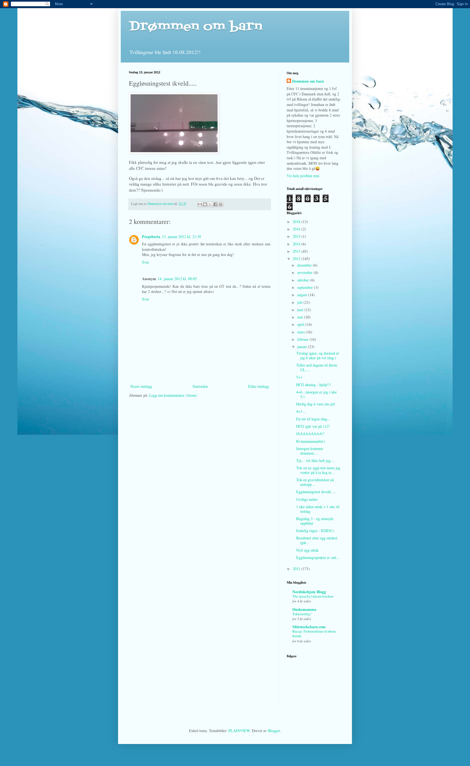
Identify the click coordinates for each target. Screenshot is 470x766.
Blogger (274, 730)
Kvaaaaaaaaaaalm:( (310, 441)
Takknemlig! (301, 613)
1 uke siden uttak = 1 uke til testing (317, 509)
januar (302, 346)
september (305, 287)
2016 (297, 229)
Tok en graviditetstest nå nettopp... (315, 482)
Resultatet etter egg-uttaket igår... (316, 540)
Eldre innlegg (258, 386)
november (305, 272)
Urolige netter (307, 499)
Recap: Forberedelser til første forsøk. (314, 633)
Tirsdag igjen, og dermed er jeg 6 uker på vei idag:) (317, 355)
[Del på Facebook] (215, 204)
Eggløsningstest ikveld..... (316, 491)
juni (300, 309)
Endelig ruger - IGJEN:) (315, 530)
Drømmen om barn (195, 27)
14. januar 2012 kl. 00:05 (177, 278)
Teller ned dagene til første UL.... (316, 367)
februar (303, 339)
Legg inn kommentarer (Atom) (173, 395)
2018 (297, 221)
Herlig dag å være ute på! (315, 404)
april (301, 324)
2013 (297, 251)
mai (300, 317)
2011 (297, 568)
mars (301, 331)
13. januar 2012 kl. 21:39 (181, 236)
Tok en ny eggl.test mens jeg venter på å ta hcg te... (318, 470)
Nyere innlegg (141, 386)
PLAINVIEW (239, 730)
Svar (145, 262)
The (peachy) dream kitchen (312, 596)
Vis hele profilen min (303, 175)
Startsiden (200, 386)
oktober (303, 280)
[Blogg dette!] (205, 204)
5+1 (299, 377)
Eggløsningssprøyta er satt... (317, 557)
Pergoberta (151, 236)
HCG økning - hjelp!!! (313, 384)
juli (300, 302)
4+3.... (301, 411)
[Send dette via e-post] (200, 204)
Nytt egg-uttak (307, 550)
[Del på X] (210, 204)
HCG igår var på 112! (313, 426)
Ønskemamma (304, 609)
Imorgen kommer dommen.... (309, 451)
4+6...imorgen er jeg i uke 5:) (316, 394)
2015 (297, 236)
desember (305, 265)
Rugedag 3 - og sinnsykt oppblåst (314, 521)
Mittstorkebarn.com (309, 627)
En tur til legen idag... (313, 418)
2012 (297, 258)
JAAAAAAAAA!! (310, 433)
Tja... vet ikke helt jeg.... (315, 460)
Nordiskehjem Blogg (309, 592)
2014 (297, 243)
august (302, 294)
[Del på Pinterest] (220, 204)
